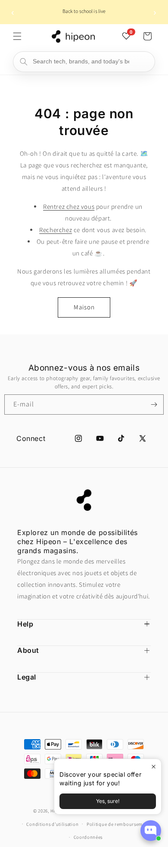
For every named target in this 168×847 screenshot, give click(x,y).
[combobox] (84, 61)
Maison (84, 307)
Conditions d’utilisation (52, 824)
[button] (17, 36)
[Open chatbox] (150, 830)
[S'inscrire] (153, 404)
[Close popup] (154, 766)
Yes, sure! (107, 801)
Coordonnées (88, 837)
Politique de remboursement (118, 824)
